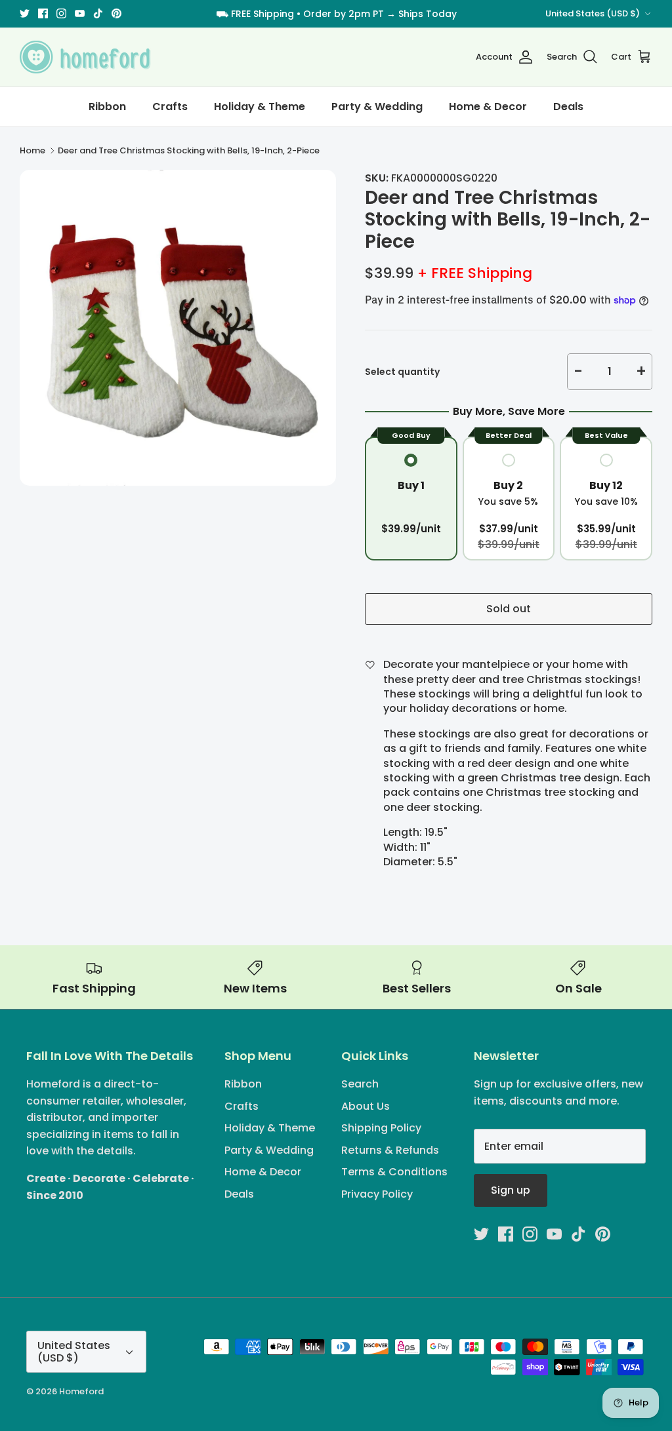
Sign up (510, 1190)
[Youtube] (80, 13)
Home (32, 150)
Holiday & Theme (259, 106)
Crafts (170, 106)
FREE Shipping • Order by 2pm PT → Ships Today (344, 13)
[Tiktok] (98, 13)
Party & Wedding (377, 106)
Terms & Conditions (394, 1171)
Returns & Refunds (390, 1150)
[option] (178, 328)
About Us (365, 1106)
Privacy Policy (377, 1194)
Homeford (81, 1391)
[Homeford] (85, 57)
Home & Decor (488, 106)
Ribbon (107, 106)
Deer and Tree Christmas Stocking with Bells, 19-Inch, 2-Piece (189, 150)
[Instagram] (61, 13)
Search (360, 1083)
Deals (568, 106)
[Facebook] (43, 13)
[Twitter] (25, 13)
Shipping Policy (381, 1127)
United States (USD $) (592, 13)
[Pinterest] (116, 13)
